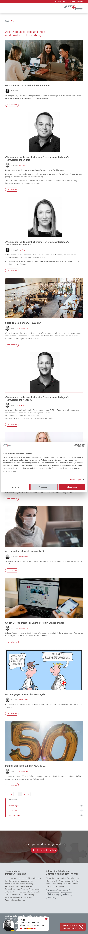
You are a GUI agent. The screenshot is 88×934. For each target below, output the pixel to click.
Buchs (65, 1)
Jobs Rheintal (51, 890)
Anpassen (43, 487)
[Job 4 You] (73, 7)
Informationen (23, 91)
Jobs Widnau (51, 897)
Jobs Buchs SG (67, 894)
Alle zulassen (72, 487)
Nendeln (58, 1)
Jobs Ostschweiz (63, 890)
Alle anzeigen (45, 806)
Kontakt (80, 1)
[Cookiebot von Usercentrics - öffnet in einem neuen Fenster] (75, 445)
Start (7, 21)
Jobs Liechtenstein (53, 894)
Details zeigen (75, 480)
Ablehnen (16, 487)
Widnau (72, 1)
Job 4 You (22, 165)
